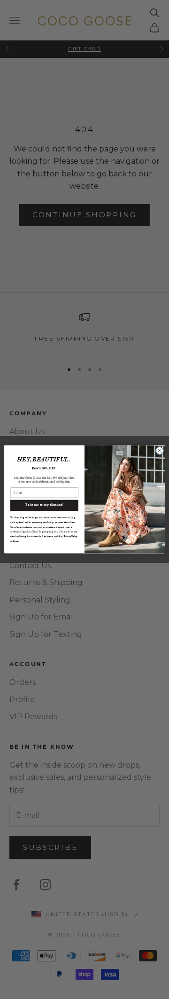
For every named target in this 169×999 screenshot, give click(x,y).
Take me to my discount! (44, 505)
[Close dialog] (159, 450)
